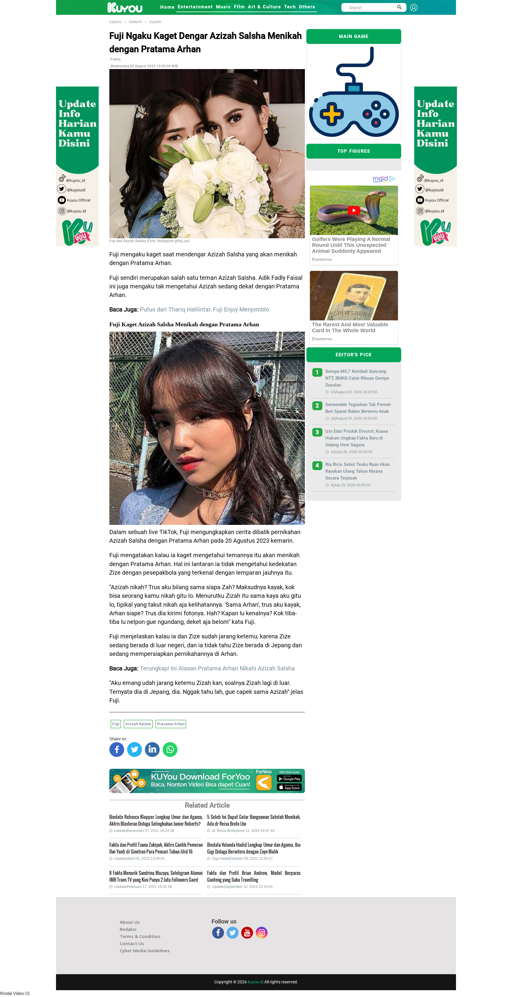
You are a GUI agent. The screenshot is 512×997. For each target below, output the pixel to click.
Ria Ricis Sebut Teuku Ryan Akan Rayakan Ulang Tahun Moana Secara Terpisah (357, 471)
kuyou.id (255, 982)
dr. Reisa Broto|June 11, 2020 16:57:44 (243, 831)
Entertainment (195, 6)
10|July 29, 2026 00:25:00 (351, 452)
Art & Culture (264, 6)
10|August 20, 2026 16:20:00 (354, 392)
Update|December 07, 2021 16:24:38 (144, 831)
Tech (290, 6)
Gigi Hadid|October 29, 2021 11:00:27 (242, 859)
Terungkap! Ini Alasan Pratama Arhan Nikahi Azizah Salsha (217, 668)
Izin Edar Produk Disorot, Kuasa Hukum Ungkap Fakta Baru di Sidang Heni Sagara (356, 438)
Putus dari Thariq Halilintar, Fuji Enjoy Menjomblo (204, 309)
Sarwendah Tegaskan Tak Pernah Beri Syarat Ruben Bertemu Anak (358, 408)
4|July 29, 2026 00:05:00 (350, 485)
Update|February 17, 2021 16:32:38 (143, 887)
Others (307, 6)
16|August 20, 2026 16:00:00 (354, 418)
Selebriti (135, 22)
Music (223, 6)
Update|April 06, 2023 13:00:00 (139, 859)
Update (155, 22)
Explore (115, 22)
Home (167, 7)
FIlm (239, 6)
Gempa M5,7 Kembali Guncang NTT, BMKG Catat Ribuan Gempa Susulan (357, 378)
